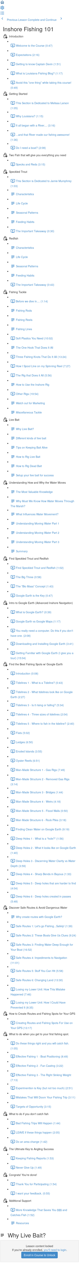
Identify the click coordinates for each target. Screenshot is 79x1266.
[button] (2, 3)
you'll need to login (55, 1250)
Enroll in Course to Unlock (39, 1255)
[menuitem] (2, 9)
